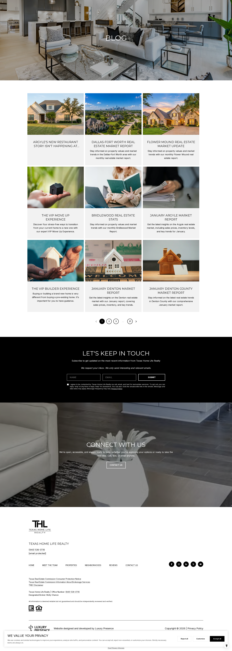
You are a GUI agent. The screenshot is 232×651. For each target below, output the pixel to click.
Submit (152, 377)
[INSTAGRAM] (179, 564)
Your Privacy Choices (116, 648)
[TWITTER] (193, 564)
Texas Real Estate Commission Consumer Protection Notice (55, 579)
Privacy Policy (116, 389)
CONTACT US (132, 565)
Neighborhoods (93, 565)
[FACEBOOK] (171, 564)
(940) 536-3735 (37, 549)
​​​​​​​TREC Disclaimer (36, 585)
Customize (200, 639)
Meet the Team (49, 565)
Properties (71, 565)
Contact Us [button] (116, 465)
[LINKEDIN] (186, 564)
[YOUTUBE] (200, 564)
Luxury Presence (104, 628)
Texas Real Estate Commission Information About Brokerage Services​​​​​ (59, 582)
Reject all (184, 639)
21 (130, 321)
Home (31, 565)
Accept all (217, 639)
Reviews (113, 565)
